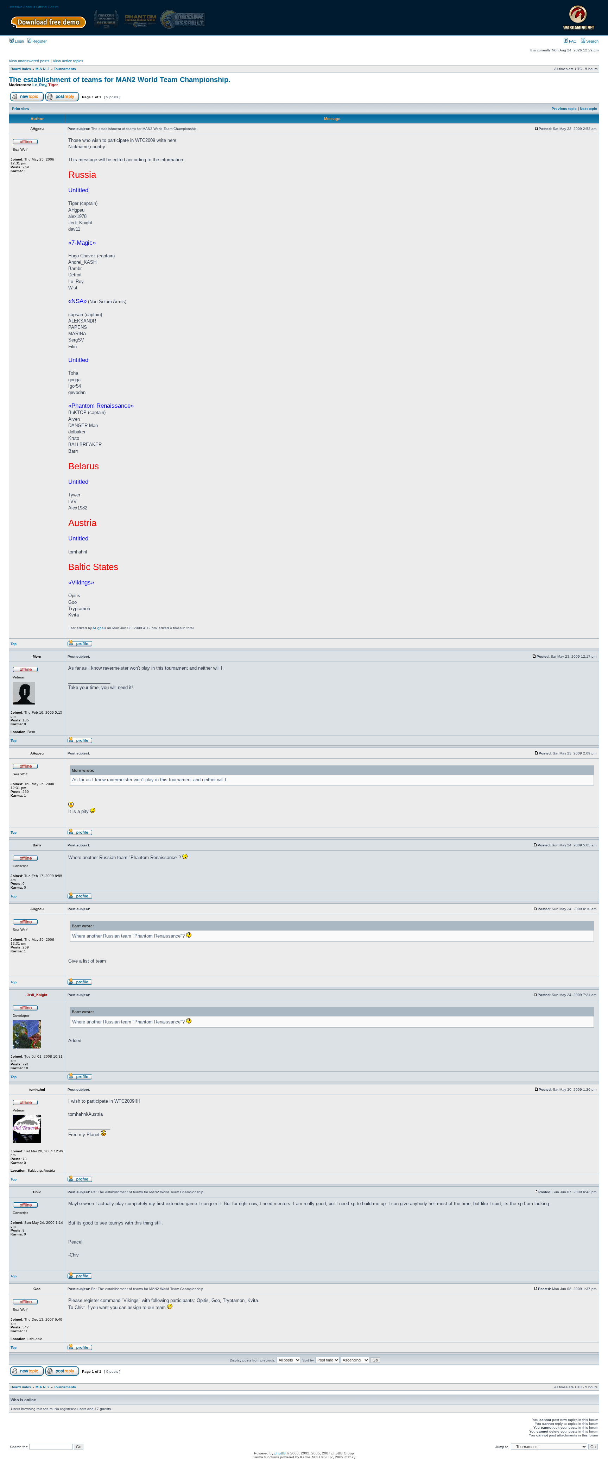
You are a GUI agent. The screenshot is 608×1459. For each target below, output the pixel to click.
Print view (20, 109)
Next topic (588, 109)
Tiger (53, 85)
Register (39, 41)
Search (591, 41)
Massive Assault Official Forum (34, 7)
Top (14, 644)
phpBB (280, 1453)
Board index (21, 69)
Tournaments (65, 69)
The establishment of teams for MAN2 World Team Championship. (119, 79)
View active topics (68, 61)
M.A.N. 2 (43, 69)
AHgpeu (99, 628)
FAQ (572, 41)
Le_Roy (39, 85)
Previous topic (564, 109)
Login (19, 41)
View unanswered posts (29, 61)
